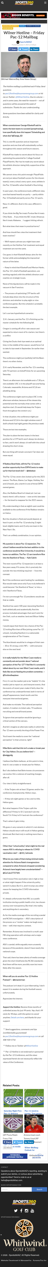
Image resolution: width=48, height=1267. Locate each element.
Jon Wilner (8, 1148)
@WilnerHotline (22, 97)
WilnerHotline (32, 1046)
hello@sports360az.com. (12, 1180)
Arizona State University (10, 25)
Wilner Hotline (7, 28)
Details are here (17, 1018)
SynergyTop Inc (39, 1260)
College (22, 25)
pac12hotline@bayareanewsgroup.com (21, 94)
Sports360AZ (26, 42)
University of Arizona (33, 25)
